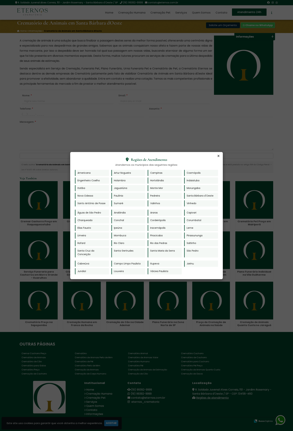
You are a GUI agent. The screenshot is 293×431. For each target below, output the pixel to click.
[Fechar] (218, 156)
